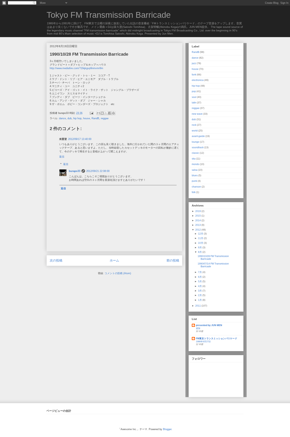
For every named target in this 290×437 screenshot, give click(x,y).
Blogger (167, 429)
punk (194, 181)
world (195, 130)
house (86, 118)
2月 (200, 295)
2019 (198, 211)
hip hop (77, 118)
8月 (200, 252)
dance (62, 118)
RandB (95, 118)
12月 (201, 233)
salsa (194, 170)
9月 (200, 247)
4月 (200, 286)
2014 (198, 220)
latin (194, 102)
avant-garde (198, 136)
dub (69, 118)
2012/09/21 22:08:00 (97, 171)
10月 (201, 243)
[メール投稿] (91, 113)
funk (194, 74)
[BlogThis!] (102, 113)
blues (195, 175)
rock (194, 125)
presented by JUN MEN (209, 325)
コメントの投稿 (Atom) (118, 273)
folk (194, 192)
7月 (200, 272)
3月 (200, 290)
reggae (105, 118)
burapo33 (74, 171)
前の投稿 (173, 260)
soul (194, 97)
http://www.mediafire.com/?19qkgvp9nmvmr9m (76, 68)
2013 (198, 225)
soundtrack (198, 147)
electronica (198, 80)
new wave (197, 114)
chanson (196, 186)
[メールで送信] (98, 113)
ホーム (114, 260)
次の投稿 (56, 260)
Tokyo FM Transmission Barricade (109, 15)
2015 (198, 215)
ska (194, 158)
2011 (198, 305)
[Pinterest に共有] (113, 113)
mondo (195, 164)
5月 (200, 281)
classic (195, 153)
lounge (195, 142)
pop (194, 91)
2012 (198, 229)
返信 (61, 156)
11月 (201, 238)
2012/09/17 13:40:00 (79, 139)
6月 (200, 277)
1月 (200, 300)
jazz (194, 63)
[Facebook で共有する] (110, 113)
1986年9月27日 (203, 341)
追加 (198, 328)
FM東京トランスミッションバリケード (216, 338)
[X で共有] (106, 113)
